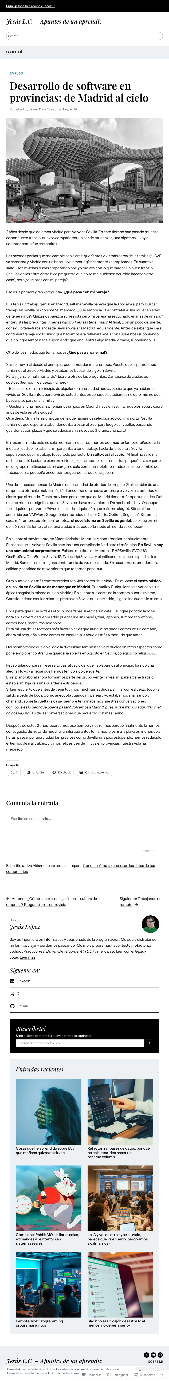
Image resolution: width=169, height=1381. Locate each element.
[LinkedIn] (153, 1355)
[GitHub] (160, 1355)
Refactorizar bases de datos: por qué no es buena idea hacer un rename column (119, 1152)
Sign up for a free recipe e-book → (30, 6)
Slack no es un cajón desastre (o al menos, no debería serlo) (116, 1323)
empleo (16, 73)
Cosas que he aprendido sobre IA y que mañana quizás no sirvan (45, 1150)
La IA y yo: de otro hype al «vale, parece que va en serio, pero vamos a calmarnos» (118, 1239)
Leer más (27, 957)
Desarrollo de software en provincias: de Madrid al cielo (79, 91)
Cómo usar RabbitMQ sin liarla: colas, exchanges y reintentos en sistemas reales (47, 1239)
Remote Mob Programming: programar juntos (40, 1323)
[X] (146, 1355)
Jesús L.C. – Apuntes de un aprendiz (54, 21)
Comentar (147, 851)
